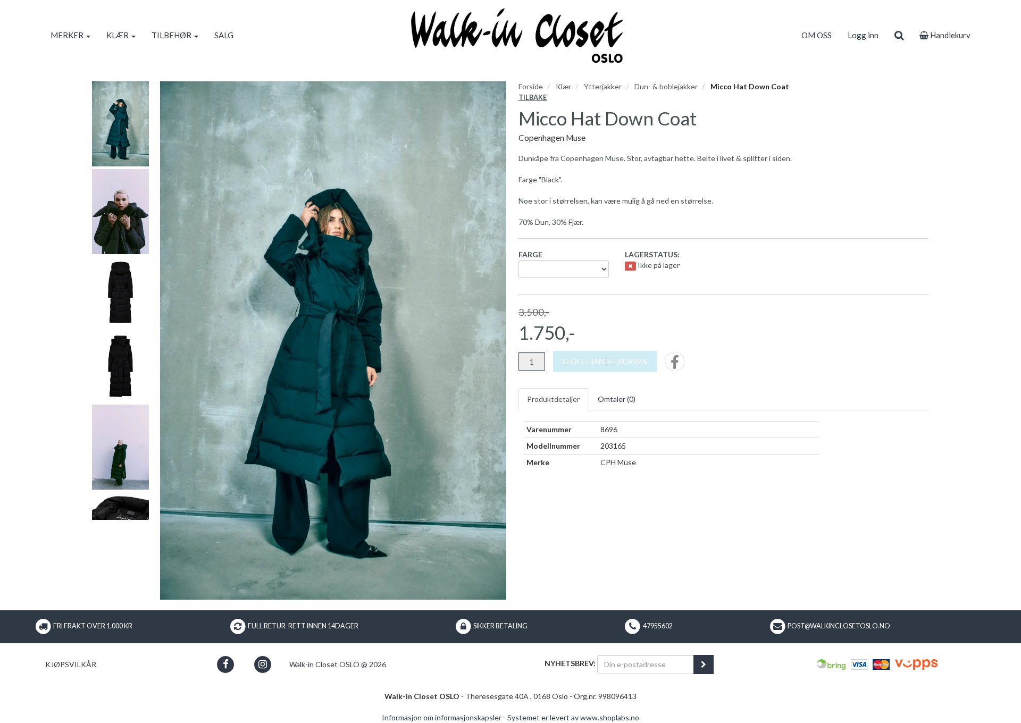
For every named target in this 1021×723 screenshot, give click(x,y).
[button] (226, 664)
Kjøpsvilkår (70, 664)
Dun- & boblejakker (666, 86)
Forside (530, 86)
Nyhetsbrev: (570, 663)
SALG (223, 35)
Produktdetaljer (553, 398)
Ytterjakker (603, 86)
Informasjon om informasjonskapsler (441, 717)
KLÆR (118, 35)
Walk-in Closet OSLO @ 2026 (337, 664)
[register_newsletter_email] (703, 664)
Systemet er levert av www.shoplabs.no (573, 717)
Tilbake (532, 98)
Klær (563, 86)
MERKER (68, 35)
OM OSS (816, 35)
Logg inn (863, 35)
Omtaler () (616, 398)
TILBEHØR (172, 35)
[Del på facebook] (674, 364)
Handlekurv (949, 35)
